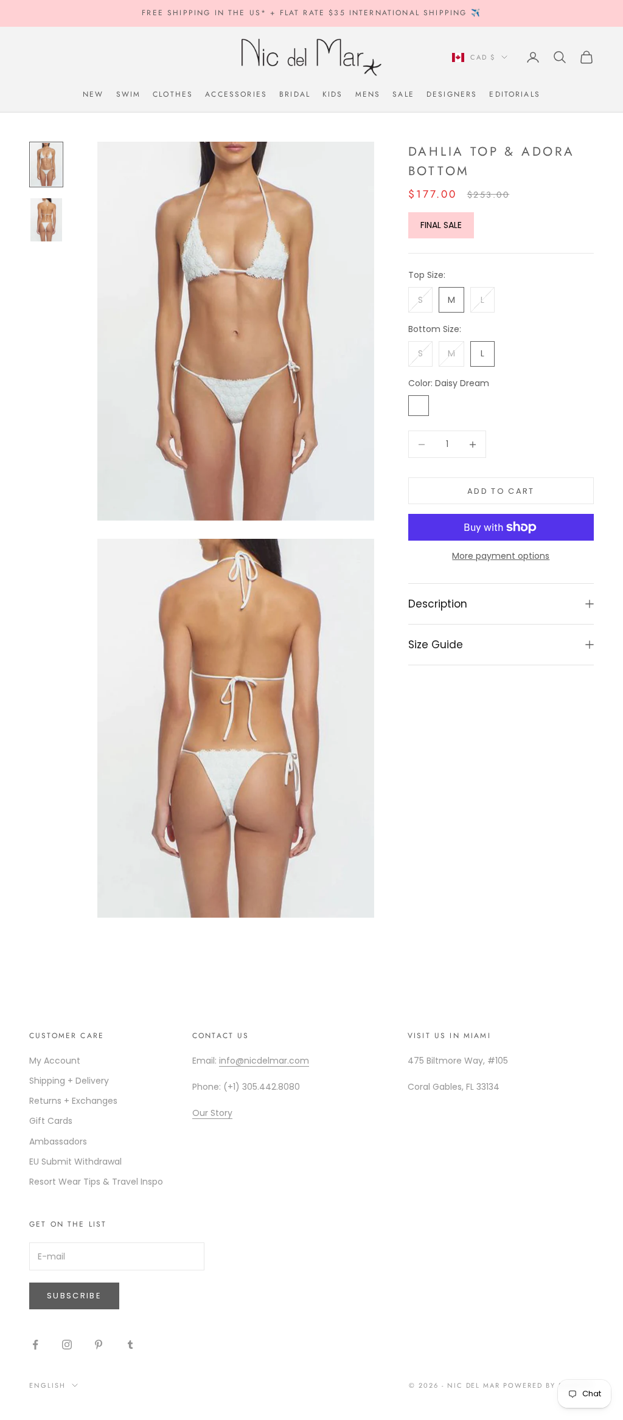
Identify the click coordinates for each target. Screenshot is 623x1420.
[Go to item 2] (46, 220)
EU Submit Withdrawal (75, 1161)
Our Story (212, 1113)
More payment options (500, 556)
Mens (368, 94)
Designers (451, 94)
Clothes (173, 94)
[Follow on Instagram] (67, 1345)
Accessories (236, 94)
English (47, 1385)
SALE (403, 94)
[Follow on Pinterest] (98, 1345)
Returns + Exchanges (73, 1101)
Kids (332, 94)
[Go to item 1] (46, 164)
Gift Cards (50, 1121)
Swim (128, 94)
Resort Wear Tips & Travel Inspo (96, 1182)
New (93, 94)
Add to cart (501, 491)
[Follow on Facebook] (35, 1345)
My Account (54, 1061)
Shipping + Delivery (69, 1081)
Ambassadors (58, 1141)
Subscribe (74, 1295)
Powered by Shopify (548, 1385)
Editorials (514, 94)
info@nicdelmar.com (264, 1061)
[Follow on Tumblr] (130, 1345)
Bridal (294, 94)
